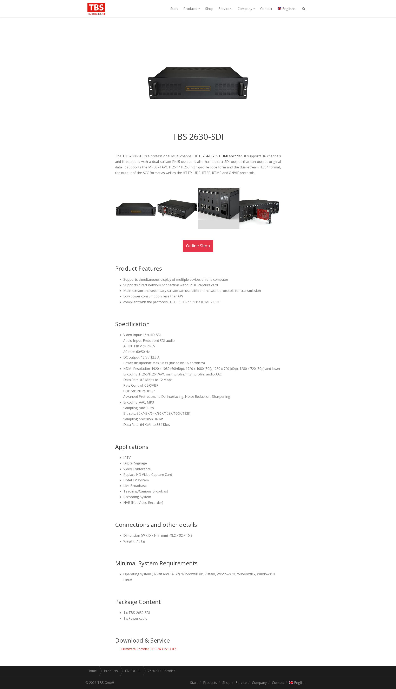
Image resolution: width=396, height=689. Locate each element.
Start (174, 8)
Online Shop (198, 246)
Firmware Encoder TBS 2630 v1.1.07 (148, 649)
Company (245, 8)
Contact (266, 8)
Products (190, 8)
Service (224, 8)
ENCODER (132, 671)
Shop (209, 8)
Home (92, 671)
